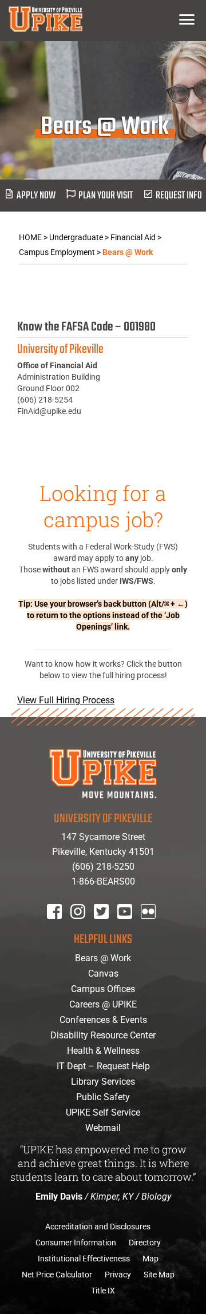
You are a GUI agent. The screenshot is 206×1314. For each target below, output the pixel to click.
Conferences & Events (103, 1019)
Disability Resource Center (103, 1035)
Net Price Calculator (57, 1274)
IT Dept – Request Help (103, 1066)
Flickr (150, 926)
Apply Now (36, 196)
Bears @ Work (103, 958)
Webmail (103, 1127)
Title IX (103, 1290)
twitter (105, 926)
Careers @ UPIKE (103, 1004)
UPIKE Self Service (103, 1112)
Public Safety (103, 1097)
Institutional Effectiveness (84, 1258)
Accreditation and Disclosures (97, 1226)
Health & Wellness (103, 1050)
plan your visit (105, 196)
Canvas (103, 973)
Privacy (118, 1274)
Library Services (103, 1081)
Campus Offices (103, 988)
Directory (145, 1242)
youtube (132, 926)
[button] (187, 19)
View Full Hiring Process (65, 700)
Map (150, 1258)
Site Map (159, 1274)
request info (179, 196)
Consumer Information (75, 1242)
